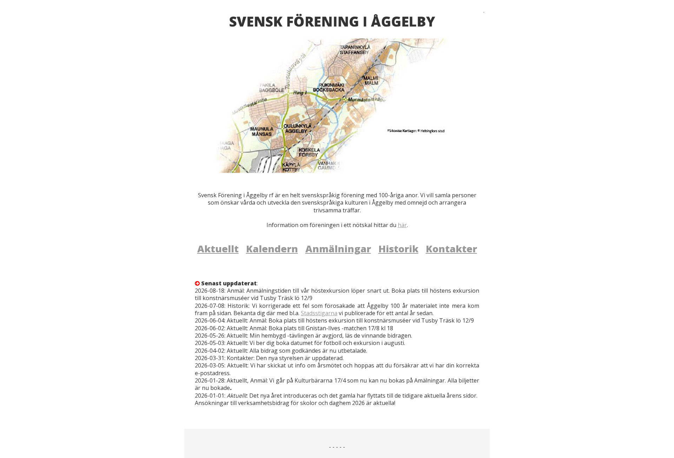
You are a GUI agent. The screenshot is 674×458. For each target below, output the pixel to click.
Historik (398, 248)
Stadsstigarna (319, 313)
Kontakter (451, 248)
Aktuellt (218, 248)
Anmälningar (338, 248)
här (402, 225)
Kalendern (272, 248)
